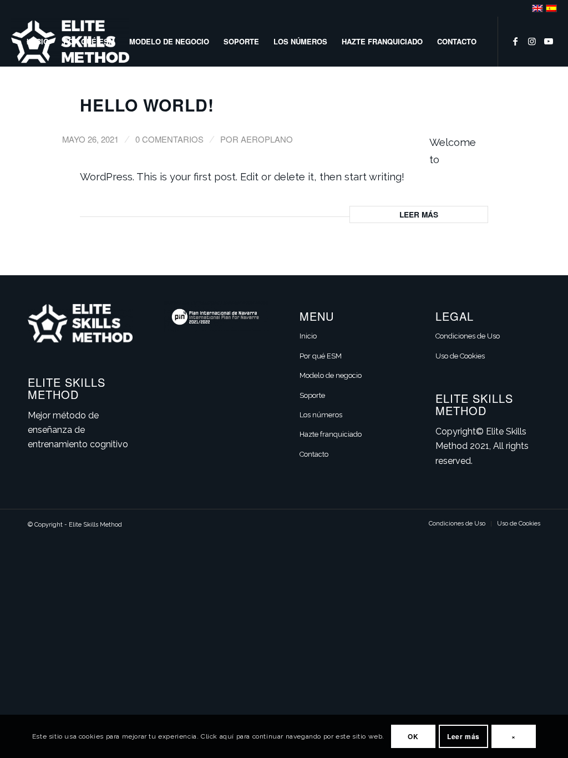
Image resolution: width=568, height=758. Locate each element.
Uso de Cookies (460, 356)
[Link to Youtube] (548, 41)
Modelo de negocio (331, 375)
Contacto (314, 454)
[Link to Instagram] (532, 41)
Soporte (312, 395)
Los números (321, 415)
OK (413, 736)
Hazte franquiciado (331, 434)
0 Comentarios (169, 139)
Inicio (308, 336)
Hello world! (147, 105)
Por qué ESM (321, 356)
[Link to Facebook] (515, 41)
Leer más (418, 214)
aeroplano (267, 139)
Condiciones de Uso (467, 336)
